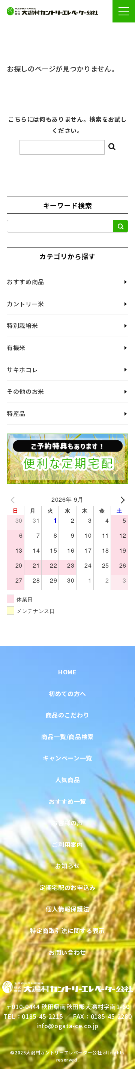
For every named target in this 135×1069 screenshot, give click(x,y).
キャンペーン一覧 (67, 757)
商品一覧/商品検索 (67, 736)
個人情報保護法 (67, 908)
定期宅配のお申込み (67, 887)
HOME (67, 671)
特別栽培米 (22, 325)
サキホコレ (22, 369)
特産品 (16, 413)
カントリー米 (25, 303)
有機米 (16, 347)
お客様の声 (67, 822)
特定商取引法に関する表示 (67, 930)
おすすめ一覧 (67, 801)
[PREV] (14, 499)
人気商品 (67, 779)
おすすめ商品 (25, 281)
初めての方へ (67, 693)
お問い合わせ (67, 952)
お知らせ (67, 865)
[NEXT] (121, 499)
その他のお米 (25, 391)
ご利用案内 (67, 844)
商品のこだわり (67, 714)
